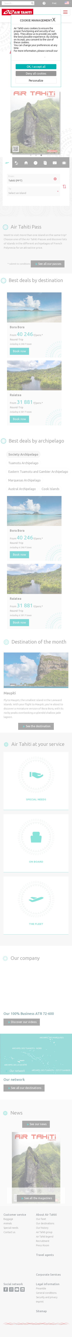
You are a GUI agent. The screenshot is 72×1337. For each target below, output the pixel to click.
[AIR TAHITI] (17, 12)
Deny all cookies (36, 73)
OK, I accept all (36, 66)
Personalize (36, 80)
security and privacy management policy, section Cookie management (35, 55)
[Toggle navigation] (65, 12)
